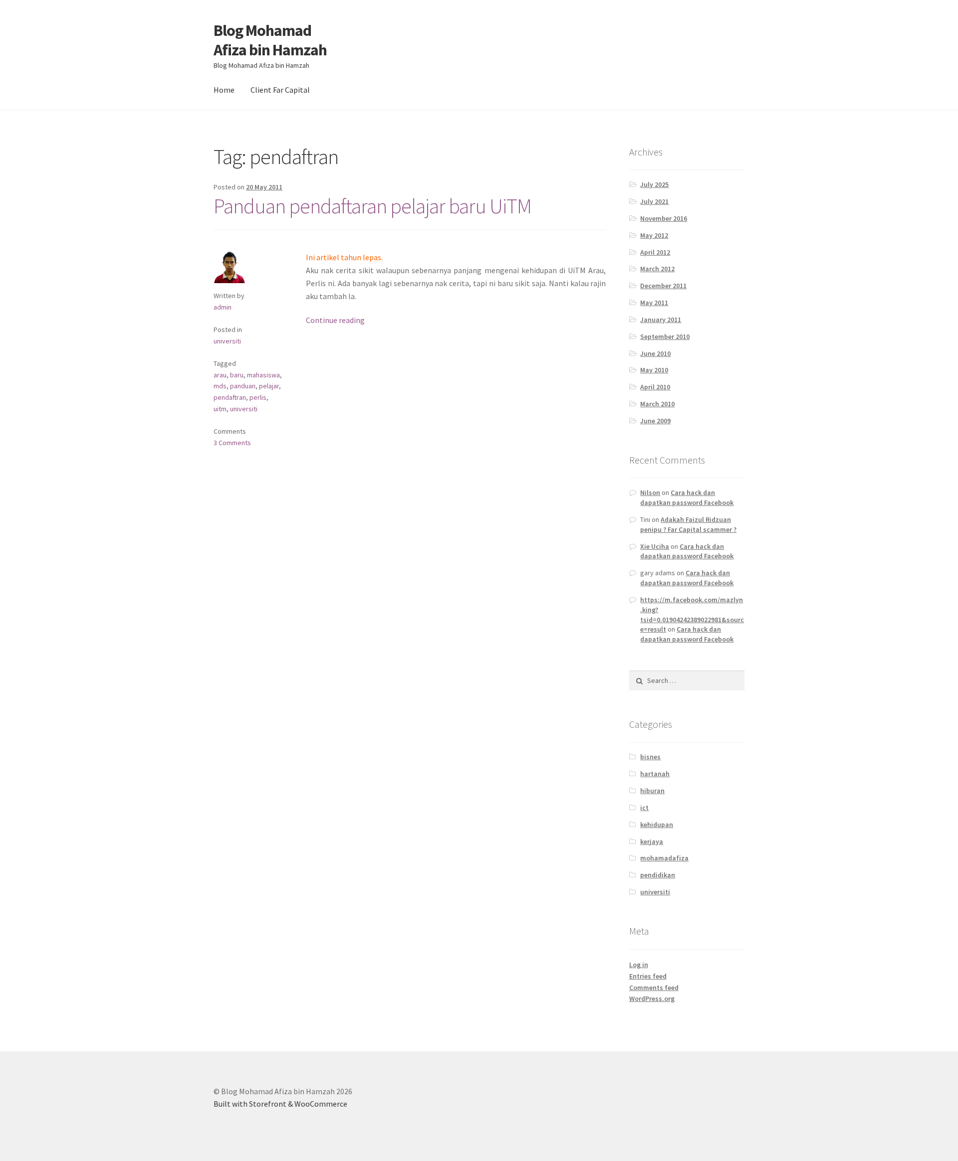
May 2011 (654, 302)
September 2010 (665, 336)
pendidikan (657, 874)
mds (220, 385)
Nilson (650, 492)
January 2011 (660, 319)
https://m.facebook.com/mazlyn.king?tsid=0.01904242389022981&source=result (692, 614)
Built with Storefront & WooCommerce (280, 1104)
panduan (242, 385)
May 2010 (654, 369)
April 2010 (655, 386)
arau (220, 374)
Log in (638, 964)
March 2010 (657, 403)
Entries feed (648, 976)
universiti (227, 340)
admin (223, 307)
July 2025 (654, 184)
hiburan (652, 790)
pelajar (269, 385)
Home (224, 90)
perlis (257, 397)
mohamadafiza (664, 857)
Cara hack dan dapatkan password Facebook (686, 497)
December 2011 (663, 285)
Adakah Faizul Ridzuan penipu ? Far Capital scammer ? (688, 524)
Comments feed (654, 987)
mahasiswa (263, 374)
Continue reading (335, 320)
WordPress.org (652, 998)
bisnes (650, 756)
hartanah (655, 773)
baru (236, 374)
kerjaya (651, 841)
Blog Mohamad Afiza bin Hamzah (270, 40)
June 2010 (655, 353)
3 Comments (232, 442)
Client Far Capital (280, 90)
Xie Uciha (654, 546)
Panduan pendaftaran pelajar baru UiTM (372, 206)
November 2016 (663, 218)
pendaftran (230, 397)
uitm (220, 408)
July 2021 (654, 201)
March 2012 (657, 268)
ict (644, 807)
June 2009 (655, 420)
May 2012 (654, 235)
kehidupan (656, 824)
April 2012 (655, 252)
